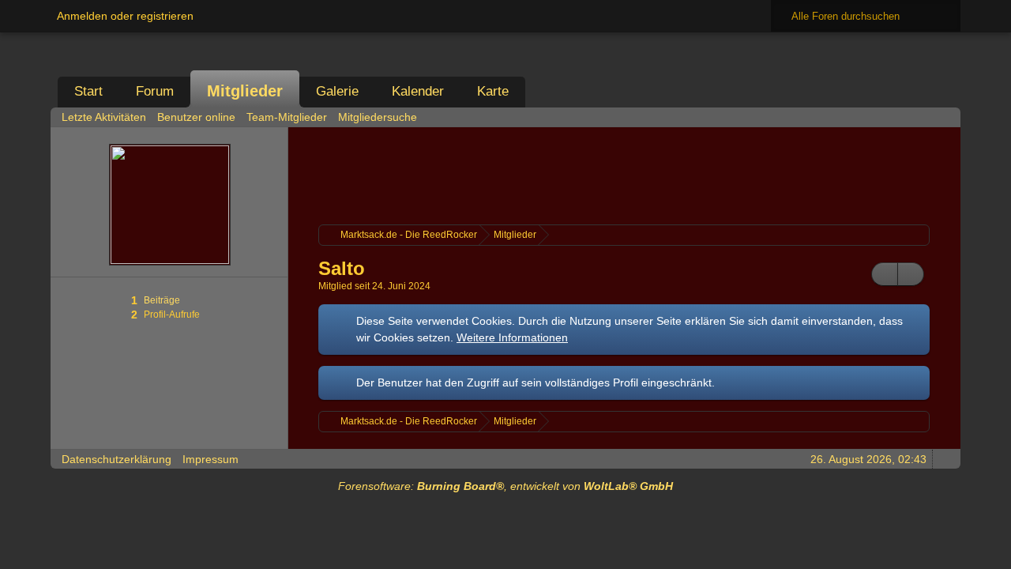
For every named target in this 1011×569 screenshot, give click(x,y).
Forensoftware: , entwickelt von (505, 486)
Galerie (337, 91)
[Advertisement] (623, 173)
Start (88, 91)
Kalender (418, 91)
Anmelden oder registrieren (125, 15)
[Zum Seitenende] (944, 116)
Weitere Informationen (512, 337)
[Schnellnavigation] (921, 116)
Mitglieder (245, 91)
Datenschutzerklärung (116, 459)
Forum (155, 91)
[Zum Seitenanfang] (944, 459)
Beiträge (162, 300)
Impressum (210, 459)
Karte (493, 91)
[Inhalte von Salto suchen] (884, 274)
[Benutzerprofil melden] (910, 274)
